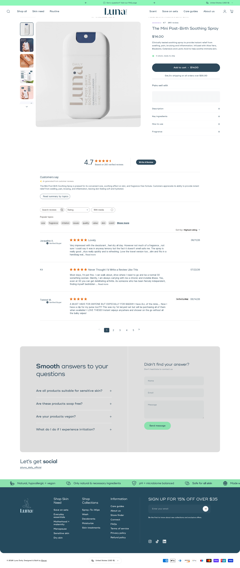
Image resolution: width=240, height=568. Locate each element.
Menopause (60, 528)
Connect (115, 519)
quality (86, 223)
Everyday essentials (59, 516)
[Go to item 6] (26, 108)
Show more (123, 223)
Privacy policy (118, 533)
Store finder (117, 515)
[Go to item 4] (26, 76)
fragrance (53, 223)
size (43, 223)
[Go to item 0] (26, 29)
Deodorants (88, 518)
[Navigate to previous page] (100, 329)
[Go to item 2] (26, 45)
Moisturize (88, 523)
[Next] (154, 3)
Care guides (117, 506)
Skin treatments (91, 527)
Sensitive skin (61, 533)
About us (116, 510)
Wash (85, 514)
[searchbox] (49, 210)
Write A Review (146, 162)
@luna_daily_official (30, 467)
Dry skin (58, 537)
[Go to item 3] (26, 61)
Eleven (44, 561)
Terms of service (120, 528)
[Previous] (86, 3)
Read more (91, 254)
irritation (65, 223)
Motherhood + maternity (61, 523)
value (95, 223)
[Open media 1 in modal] (88, 74)
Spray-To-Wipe (91, 510)
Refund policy (118, 537)
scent (111, 223)
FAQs (114, 524)
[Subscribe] (205, 509)
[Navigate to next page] (140, 329)
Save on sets (61, 510)
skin (103, 223)
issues (76, 223)
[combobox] (219, 3)
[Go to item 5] (26, 92)
